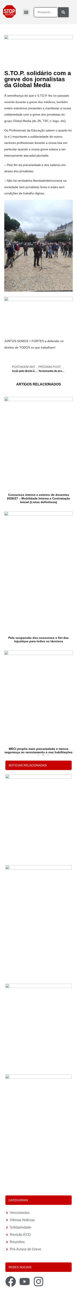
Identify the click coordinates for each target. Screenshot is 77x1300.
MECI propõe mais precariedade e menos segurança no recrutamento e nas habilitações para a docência (38, 752)
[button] (26, 12)
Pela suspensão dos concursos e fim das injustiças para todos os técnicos (38, 639)
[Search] (63, 12)
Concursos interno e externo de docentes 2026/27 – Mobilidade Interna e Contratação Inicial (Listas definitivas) (38, 498)
